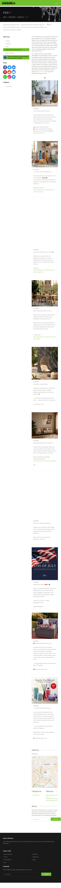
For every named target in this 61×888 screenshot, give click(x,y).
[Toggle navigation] (57, 3)
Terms (5, 857)
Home (4, 17)
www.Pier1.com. (41, 71)
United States (11, 17)
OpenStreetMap (50, 787)
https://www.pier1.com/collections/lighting (44, 461)
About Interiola (8, 854)
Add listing (35, 857)
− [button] (33, 760)
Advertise (35, 854)
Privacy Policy (7, 859)
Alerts (7, 46)
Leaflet (39, 787)
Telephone (8, 44)
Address (8, 41)
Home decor (9, 86)
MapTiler (43, 787)
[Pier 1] (45, 772)
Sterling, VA (21, 17)
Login (34, 859)
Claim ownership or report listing (13, 49)
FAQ (5, 862)
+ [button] (33, 758)
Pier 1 (45, 775)
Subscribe (55, 819)
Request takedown (10, 53)
